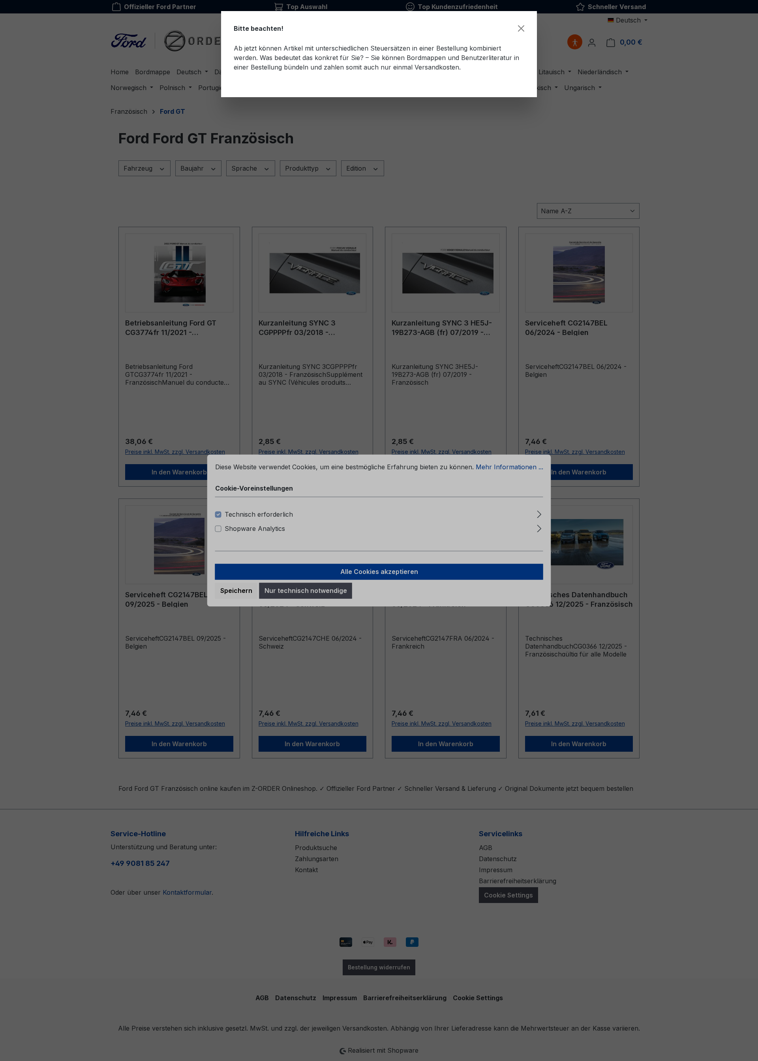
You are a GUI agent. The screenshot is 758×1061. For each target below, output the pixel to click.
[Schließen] (521, 28)
